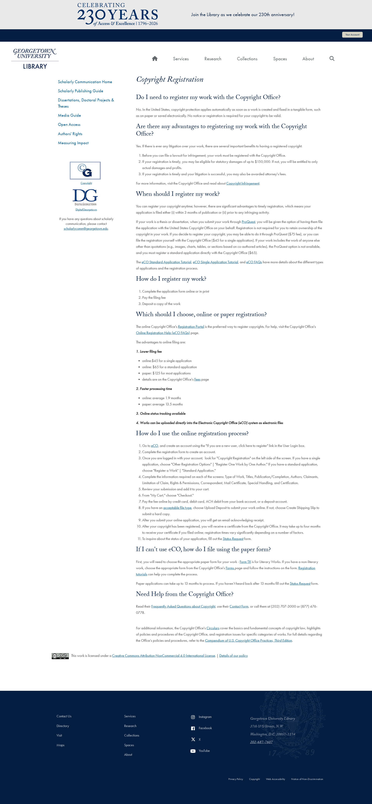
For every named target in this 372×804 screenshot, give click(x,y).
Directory (63, 726)
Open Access (69, 124)
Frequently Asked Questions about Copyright (183, 606)
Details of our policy (233, 655)
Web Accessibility (275, 779)
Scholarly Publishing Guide (80, 91)
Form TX (245, 561)
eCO (154, 445)
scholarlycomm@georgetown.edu (86, 228)
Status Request (233, 538)
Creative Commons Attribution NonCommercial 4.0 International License (163, 655)
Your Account (352, 34)
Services (181, 58)
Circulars (213, 628)
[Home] (35, 59)
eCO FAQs (254, 262)
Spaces (280, 58)
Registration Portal (191, 326)
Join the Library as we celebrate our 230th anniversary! (242, 14)
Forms (230, 568)
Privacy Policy (235, 779)
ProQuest (248, 221)
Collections (247, 58)
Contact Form (239, 606)
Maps (60, 745)
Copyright (254, 779)
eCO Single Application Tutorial (215, 262)
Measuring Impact (73, 143)
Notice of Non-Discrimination (307, 779)
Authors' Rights (70, 133)
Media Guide (69, 115)
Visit (59, 735)
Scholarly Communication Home (85, 82)
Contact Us (64, 716)
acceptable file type (177, 507)
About (308, 58)
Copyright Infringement (242, 183)
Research (212, 58)
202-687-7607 (261, 742)
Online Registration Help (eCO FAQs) (163, 332)
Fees (197, 379)
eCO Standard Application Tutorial (166, 262)
